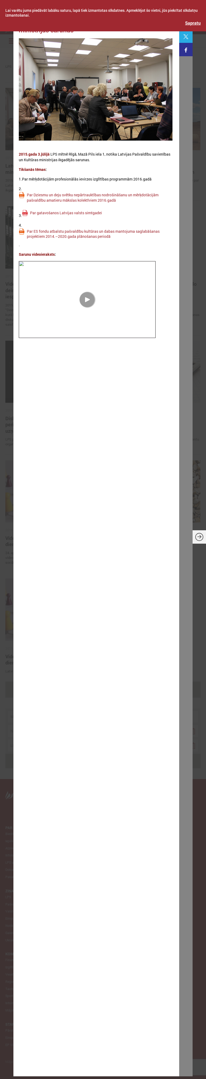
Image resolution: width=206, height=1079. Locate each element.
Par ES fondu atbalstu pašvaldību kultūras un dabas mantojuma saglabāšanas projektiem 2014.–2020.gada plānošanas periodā (93, 234)
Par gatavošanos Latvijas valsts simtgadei (66, 212)
